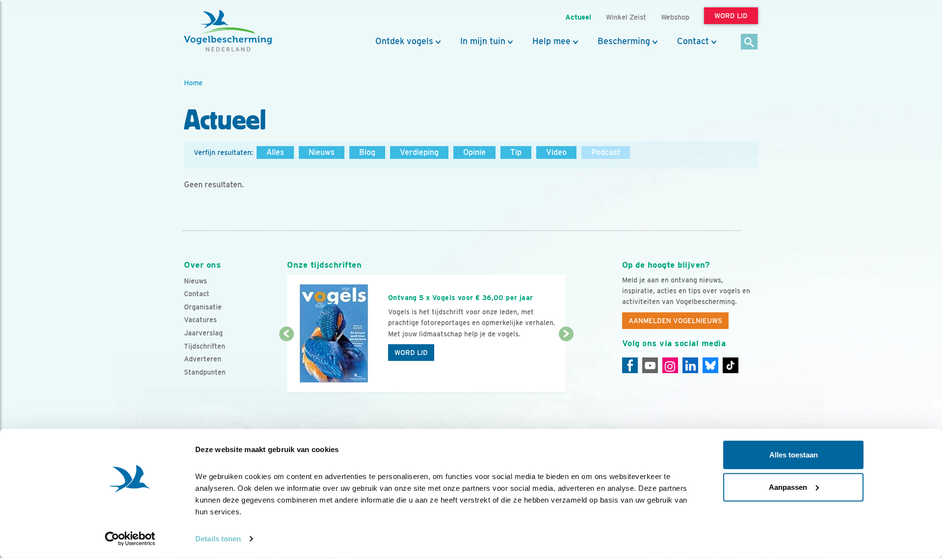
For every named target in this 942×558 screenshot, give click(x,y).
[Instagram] (670, 365)
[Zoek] (749, 42)
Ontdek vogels (404, 41)
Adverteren (202, 359)
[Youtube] (650, 365)
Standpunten (205, 372)
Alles (275, 152)
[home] (228, 31)
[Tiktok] (730, 365)
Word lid (411, 352)
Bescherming (624, 41)
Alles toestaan (793, 455)
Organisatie (203, 307)
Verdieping (419, 152)
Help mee (551, 41)
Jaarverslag (203, 333)
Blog (367, 152)
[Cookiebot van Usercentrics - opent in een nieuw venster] (130, 539)
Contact (693, 41)
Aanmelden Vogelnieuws (675, 321)
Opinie (474, 152)
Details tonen (218, 538)
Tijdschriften (204, 346)
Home (193, 82)
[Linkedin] (690, 365)
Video (556, 152)
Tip (516, 152)
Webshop (675, 17)
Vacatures (200, 320)
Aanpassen (788, 486)
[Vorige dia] (286, 364)
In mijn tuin (482, 41)
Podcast (605, 152)
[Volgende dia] (566, 364)
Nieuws (322, 152)
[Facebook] (630, 365)
